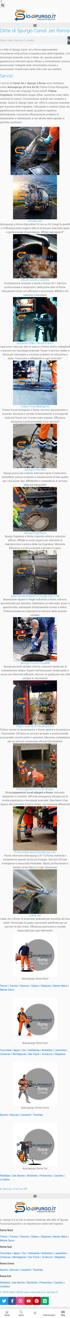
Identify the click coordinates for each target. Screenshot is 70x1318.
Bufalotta (32, 1175)
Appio (17, 1050)
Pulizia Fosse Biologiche (35, 406)
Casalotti (26, 1114)
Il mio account (49, 1315)
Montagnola (19, 1054)
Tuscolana (5, 1050)
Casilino (58, 1175)
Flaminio (24, 985)
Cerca (21, 1315)
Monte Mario (60, 985)
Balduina (46, 985)
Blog (63, 1315)
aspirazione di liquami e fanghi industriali (35, 596)
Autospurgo (35, 220)
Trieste (13, 985)
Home (7, 1315)
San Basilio (18, 1175)
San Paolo (34, 1054)
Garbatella (33, 1050)
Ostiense (5, 1054)
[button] (2, 5)
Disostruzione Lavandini (35, 279)
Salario (35, 985)
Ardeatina (47, 1050)
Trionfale (38, 1114)
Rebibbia (5, 1175)
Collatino (5, 1179)
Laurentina (60, 1050)
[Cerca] (69, 40)
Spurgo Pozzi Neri (35, 469)
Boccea (14, 1114)
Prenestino (45, 1175)
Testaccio (47, 1054)
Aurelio (4, 1114)
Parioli (3, 985)
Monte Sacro (7, 989)
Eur (24, 1050)
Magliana (60, 1054)
